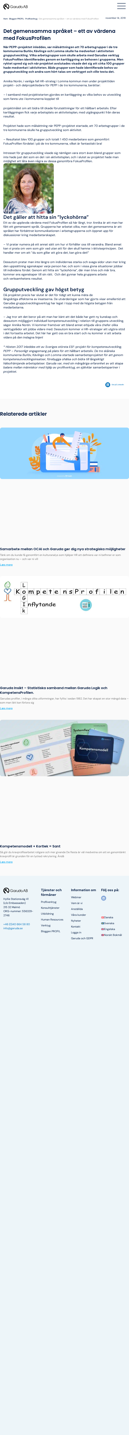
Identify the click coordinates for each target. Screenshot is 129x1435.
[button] (115, 384)
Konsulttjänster (50, 908)
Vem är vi (76, 903)
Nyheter (76, 920)
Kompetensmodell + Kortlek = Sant (30, 846)
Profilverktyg (31, 18)
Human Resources (52, 919)
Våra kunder (78, 915)
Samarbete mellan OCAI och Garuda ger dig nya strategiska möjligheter (62, 549)
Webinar (76, 897)
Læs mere (6, 564)
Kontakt (75, 926)
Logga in (76, 932)
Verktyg (46, 925)
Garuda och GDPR (82, 938)
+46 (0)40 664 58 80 (16, 924)
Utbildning (47, 913)
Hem (5, 18)
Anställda (77, 909)
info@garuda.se (13, 928)
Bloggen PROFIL (16, 18)
